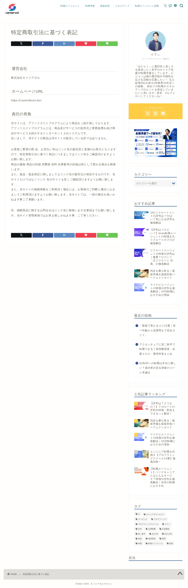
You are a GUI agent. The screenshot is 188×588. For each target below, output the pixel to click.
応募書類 (165, 529)
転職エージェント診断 (147, 5)
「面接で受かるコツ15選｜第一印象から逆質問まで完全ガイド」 (157, 330)
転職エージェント (70, 5)
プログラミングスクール (148, 524)
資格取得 (152, 539)
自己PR (155, 534)
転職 (140, 544)
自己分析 (168, 534)
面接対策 (105, 5)
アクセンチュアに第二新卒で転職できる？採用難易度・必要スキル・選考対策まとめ (157, 349)
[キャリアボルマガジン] (12, 15)
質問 (164, 539)
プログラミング (160, 519)
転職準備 (90, 5)
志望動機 (152, 529)
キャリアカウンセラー (155, 514)
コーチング (142, 519)
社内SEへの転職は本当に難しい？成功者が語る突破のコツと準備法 (157, 368)
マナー (167, 524)
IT (139, 514)
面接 (171, 544)
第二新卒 (141, 534)
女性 (140, 529)
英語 (140, 539)
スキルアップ (122, 5)
